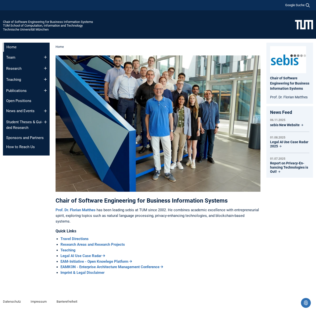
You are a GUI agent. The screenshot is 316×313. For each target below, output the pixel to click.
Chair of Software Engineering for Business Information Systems (48, 22)
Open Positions (18, 101)
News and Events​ (20, 111)
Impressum (39, 301)
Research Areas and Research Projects (92, 244)
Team (10, 57)
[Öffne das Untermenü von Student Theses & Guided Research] (45, 122)
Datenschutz (12, 301)
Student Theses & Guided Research (24, 125)
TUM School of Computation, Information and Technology (43, 25)
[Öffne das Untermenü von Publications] (45, 90)
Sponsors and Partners (25, 138)
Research (13, 68)
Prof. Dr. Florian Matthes (76, 210)
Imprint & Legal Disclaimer (82, 272)
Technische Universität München (26, 29)
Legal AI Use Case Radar (80, 256)
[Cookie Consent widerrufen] (306, 303)
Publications (16, 90)
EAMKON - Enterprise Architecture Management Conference (109, 267)
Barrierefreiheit (67, 301)
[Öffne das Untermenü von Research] (45, 68)
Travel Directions (74, 239)
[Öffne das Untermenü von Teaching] (45, 79)
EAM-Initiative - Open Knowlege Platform (94, 261)
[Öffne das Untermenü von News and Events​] (45, 111)
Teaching (13, 79)
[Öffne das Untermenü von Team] (45, 57)
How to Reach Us (20, 147)
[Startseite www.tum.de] (304, 24)
